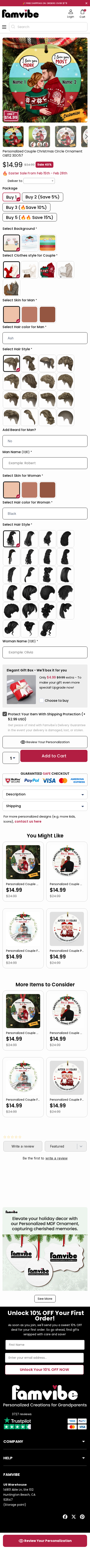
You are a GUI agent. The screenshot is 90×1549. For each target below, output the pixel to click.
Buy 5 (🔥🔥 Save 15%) (29, 217)
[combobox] (48, 26)
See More (45, 1298)
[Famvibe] (20, 13)
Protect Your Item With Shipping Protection (47, 717)
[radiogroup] (45, 243)
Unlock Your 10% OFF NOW (44, 1369)
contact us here (27, 821)
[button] (45, 229)
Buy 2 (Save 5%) (43, 197)
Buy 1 (11, 197)
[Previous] (3, 136)
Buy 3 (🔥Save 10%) (26, 207)
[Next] (86, 136)
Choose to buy (57, 700)
